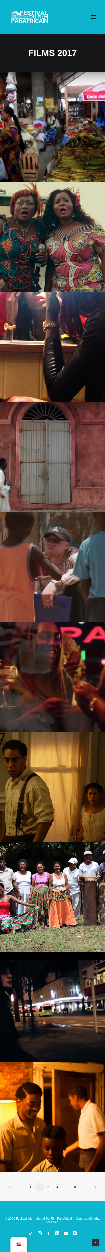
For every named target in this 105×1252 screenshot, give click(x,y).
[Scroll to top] (95, 1242)
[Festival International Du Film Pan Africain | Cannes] (29, 17)
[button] (93, 17)
